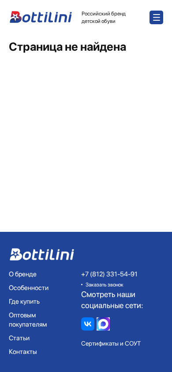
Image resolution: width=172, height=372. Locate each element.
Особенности (29, 288)
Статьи (19, 338)
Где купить (24, 301)
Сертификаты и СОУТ (111, 343)
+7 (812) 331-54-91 (109, 274)
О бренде (23, 274)
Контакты (23, 352)
